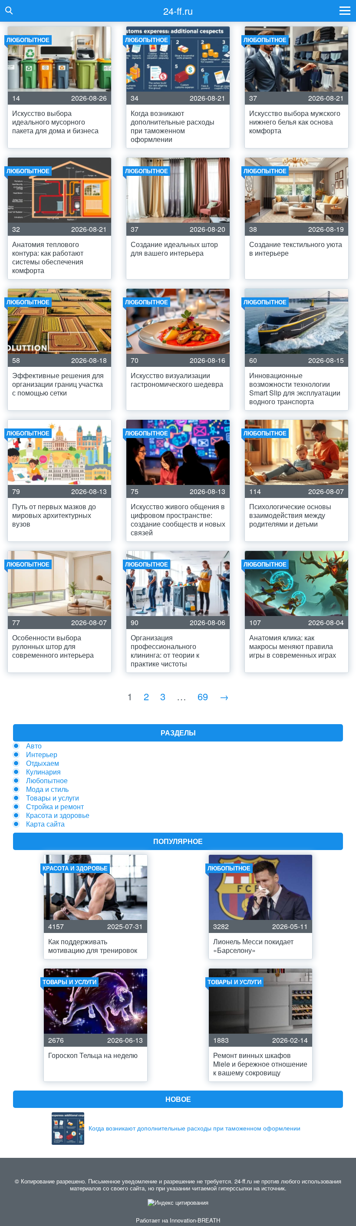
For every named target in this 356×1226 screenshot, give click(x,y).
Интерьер (41, 754)
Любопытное (47, 780)
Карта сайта (45, 824)
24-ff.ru (178, 10)
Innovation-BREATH (195, 1220)
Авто (34, 746)
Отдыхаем (42, 763)
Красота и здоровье (57, 815)
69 (203, 696)
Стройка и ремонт (55, 806)
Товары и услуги (52, 798)
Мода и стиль (47, 789)
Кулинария (43, 772)
